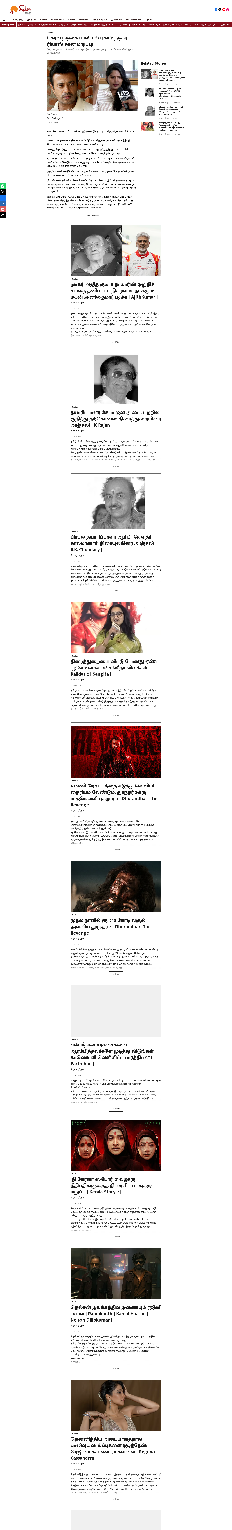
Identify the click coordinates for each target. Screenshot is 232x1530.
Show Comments (93, 215)
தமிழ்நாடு (18, 20)
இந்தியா (31, 20)
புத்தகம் (149, 20)
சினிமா (43, 20)
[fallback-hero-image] (149, 74)
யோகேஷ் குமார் (55, 118)
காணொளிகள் (133, 20)
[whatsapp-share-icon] (3, 187)
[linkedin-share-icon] (3, 205)
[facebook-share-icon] (3, 199)
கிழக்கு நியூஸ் (77, 303)
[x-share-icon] (3, 193)
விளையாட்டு (57, 20)
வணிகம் (83, 20)
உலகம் (71, 20)
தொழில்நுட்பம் (99, 20)
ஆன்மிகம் (116, 20)
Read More (116, 342)
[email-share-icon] (3, 210)
